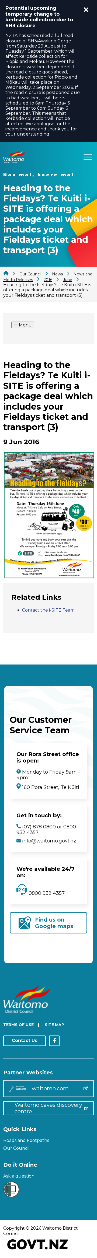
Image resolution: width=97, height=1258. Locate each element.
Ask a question (18, 1176)
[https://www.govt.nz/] (37, 1250)
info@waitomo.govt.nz (49, 841)
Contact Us (24, 1040)
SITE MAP (54, 1024)
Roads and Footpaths (26, 1140)
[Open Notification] (86, 9)
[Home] (14, 161)
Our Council (16, 1148)
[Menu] (88, 156)
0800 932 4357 (46, 893)
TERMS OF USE (18, 1024)
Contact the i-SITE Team (48, 610)
